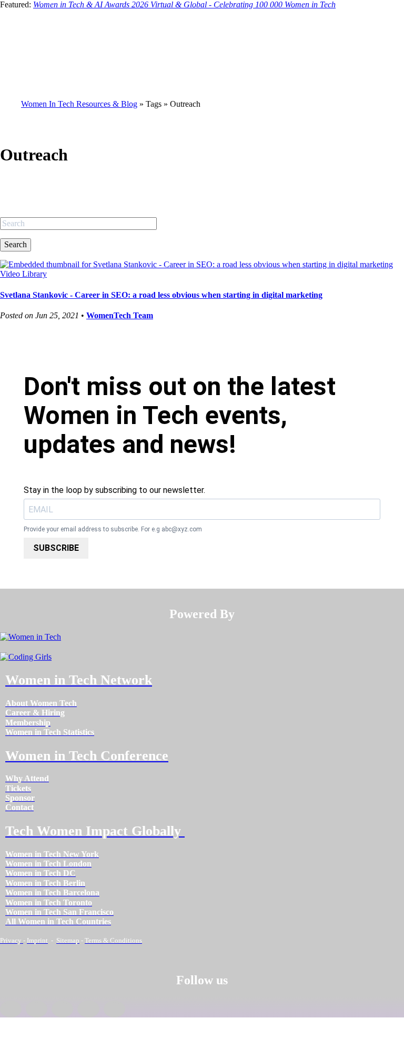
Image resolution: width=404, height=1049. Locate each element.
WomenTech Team (119, 315)
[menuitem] (41, 703)
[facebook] (11, 1009)
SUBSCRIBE (56, 548)
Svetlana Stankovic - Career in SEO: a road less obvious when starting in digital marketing (161, 294)
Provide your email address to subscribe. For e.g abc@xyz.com (113, 529)
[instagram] (62, 1009)
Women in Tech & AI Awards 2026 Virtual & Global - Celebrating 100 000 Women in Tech (184, 4)
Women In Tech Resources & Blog (79, 103)
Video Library (23, 273)
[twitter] (88, 1009)
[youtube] (114, 1009)
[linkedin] (36, 1009)
